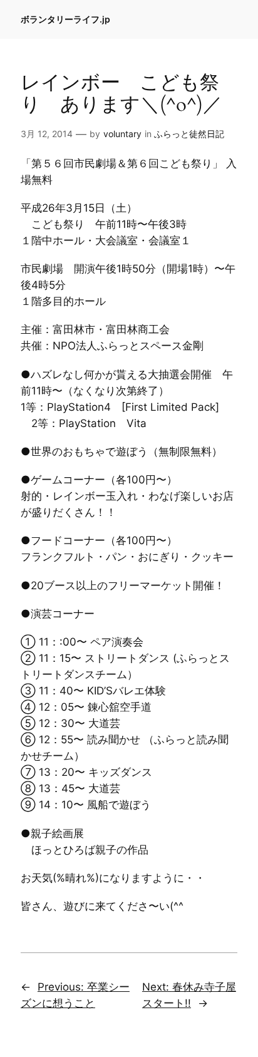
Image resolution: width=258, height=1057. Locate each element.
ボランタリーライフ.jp (65, 19)
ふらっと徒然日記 (189, 133)
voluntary (122, 133)
